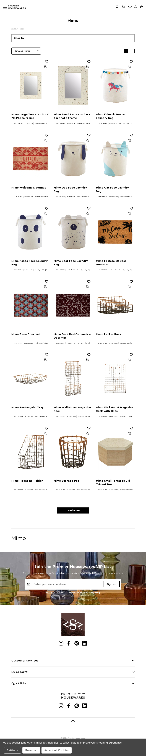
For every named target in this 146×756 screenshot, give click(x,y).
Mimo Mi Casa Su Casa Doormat (111, 263)
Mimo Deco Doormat (25, 334)
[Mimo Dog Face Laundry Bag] (73, 159)
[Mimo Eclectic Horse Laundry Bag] (115, 85)
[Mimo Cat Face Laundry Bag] (115, 159)
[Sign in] (135, 7)
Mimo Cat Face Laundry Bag (112, 189)
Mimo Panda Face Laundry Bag (29, 263)
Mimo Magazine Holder (27, 480)
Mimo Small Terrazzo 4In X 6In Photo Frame (72, 116)
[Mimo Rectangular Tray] (30, 378)
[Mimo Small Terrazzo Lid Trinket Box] (115, 452)
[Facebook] (69, 643)
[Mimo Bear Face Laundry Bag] (73, 232)
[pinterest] (77, 643)
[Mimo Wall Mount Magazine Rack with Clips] (115, 378)
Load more (73, 510)
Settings (12, 750)
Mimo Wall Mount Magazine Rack (72, 409)
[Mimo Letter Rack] (115, 305)
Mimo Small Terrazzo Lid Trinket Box (113, 482)
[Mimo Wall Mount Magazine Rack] (73, 378)
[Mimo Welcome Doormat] (30, 159)
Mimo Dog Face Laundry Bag (70, 189)
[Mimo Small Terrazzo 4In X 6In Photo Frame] (73, 85)
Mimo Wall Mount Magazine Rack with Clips (114, 409)
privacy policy (93, 593)
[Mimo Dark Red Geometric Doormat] (73, 305)
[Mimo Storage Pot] (73, 452)
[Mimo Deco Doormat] (30, 305)
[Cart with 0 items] (141, 7)
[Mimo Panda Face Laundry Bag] (30, 232)
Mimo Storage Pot (66, 480)
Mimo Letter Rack (108, 334)
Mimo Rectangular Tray (27, 407)
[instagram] (61, 643)
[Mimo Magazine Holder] (30, 452)
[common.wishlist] (129, 7)
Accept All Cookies (56, 750)
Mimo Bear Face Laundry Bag (71, 263)
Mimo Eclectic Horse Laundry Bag (110, 116)
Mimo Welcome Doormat (28, 187)
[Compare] (124, 7)
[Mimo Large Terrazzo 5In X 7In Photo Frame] (30, 85)
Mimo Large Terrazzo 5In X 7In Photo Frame (30, 116)
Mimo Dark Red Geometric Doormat (72, 336)
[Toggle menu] (8, 10)
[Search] (117, 7)
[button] (73, 38)
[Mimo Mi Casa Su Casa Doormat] (115, 232)
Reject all (31, 750)
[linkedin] (84, 643)
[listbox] (26, 51)
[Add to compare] (45, 67)
